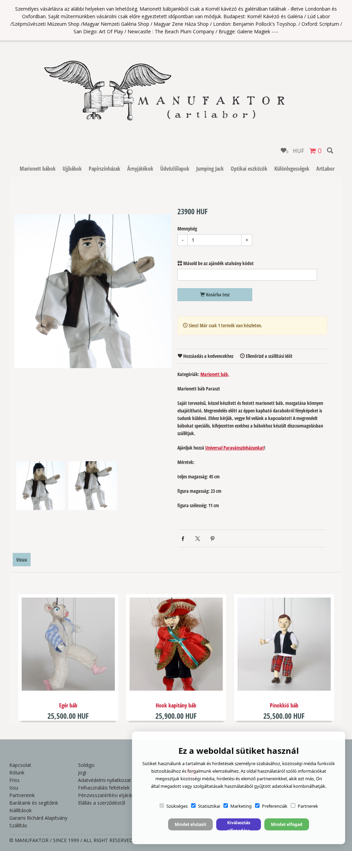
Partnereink (22, 795)
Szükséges (177, 806)
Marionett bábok (38, 168)
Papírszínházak (104, 168)
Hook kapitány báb (176, 705)
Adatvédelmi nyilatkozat (104, 780)
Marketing (241, 806)
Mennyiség (187, 228)
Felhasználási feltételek (104, 787)
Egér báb (68, 705)
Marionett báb (214, 374)
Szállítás (18, 825)
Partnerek (308, 806)
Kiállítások (20, 810)
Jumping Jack (210, 168)
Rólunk (16, 772)
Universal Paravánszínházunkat (234, 447)
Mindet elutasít (190, 824)
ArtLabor (325, 168)
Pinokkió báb (284, 705)
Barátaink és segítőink (33, 802)
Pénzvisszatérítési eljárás (106, 795)
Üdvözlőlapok (174, 168)
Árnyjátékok (140, 168)
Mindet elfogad (286, 824)
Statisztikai (209, 806)
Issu (13, 787)
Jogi (82, 772)
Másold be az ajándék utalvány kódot (218, 263)
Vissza (21, 559)
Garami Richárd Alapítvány (38, 818)
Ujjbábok (72, 168)
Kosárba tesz (217, 294)
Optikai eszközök (249, 168)
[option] (92, 291)
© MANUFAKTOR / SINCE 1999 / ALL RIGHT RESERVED (71, 840)
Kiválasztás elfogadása (238, 825)
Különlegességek (291, 168)
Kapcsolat (20, 765)
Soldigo (86, 765)
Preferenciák (274, 806)
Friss (14, 780)
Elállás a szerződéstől (101, 802)
